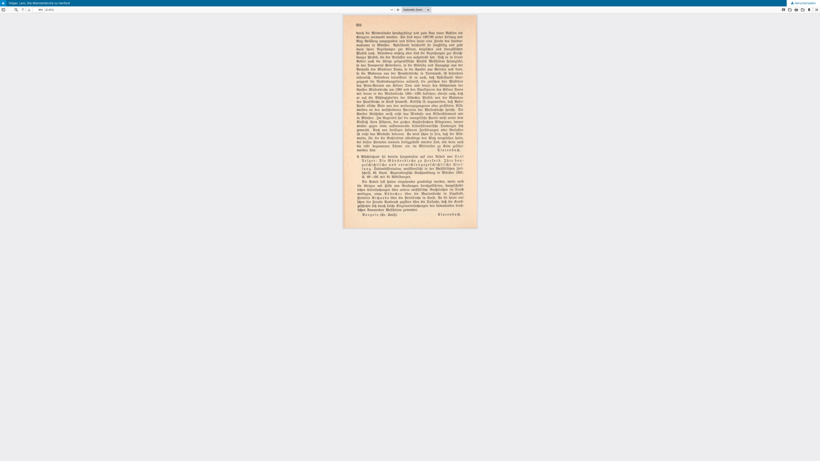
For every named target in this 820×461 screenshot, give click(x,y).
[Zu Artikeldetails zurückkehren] (3, 3)
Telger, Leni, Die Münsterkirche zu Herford (39, 3)
